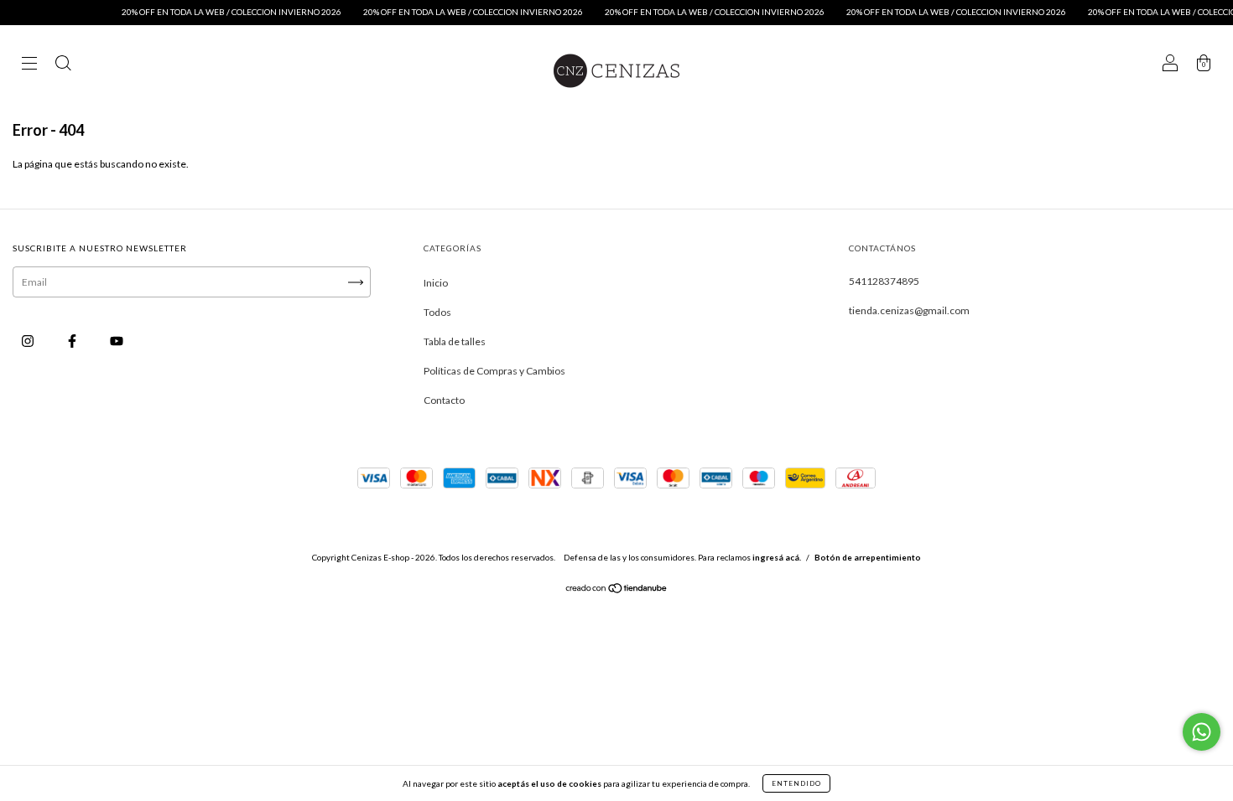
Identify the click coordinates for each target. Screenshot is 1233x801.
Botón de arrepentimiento (867, 557)
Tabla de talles (455, 341)
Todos (437, 312)
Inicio (436, 282)
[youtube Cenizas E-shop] (116, 340)
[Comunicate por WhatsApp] (1201, 732)
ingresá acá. (776, 557)
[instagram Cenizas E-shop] (28, 340)
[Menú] (29, 65)
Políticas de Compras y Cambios (494, 370)
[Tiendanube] (616, 590)
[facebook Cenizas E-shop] (73, 340)
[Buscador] (63, 65)
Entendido (796, 783)
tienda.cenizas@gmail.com (909, 310)
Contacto (444, 400)
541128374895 (884, 281)
